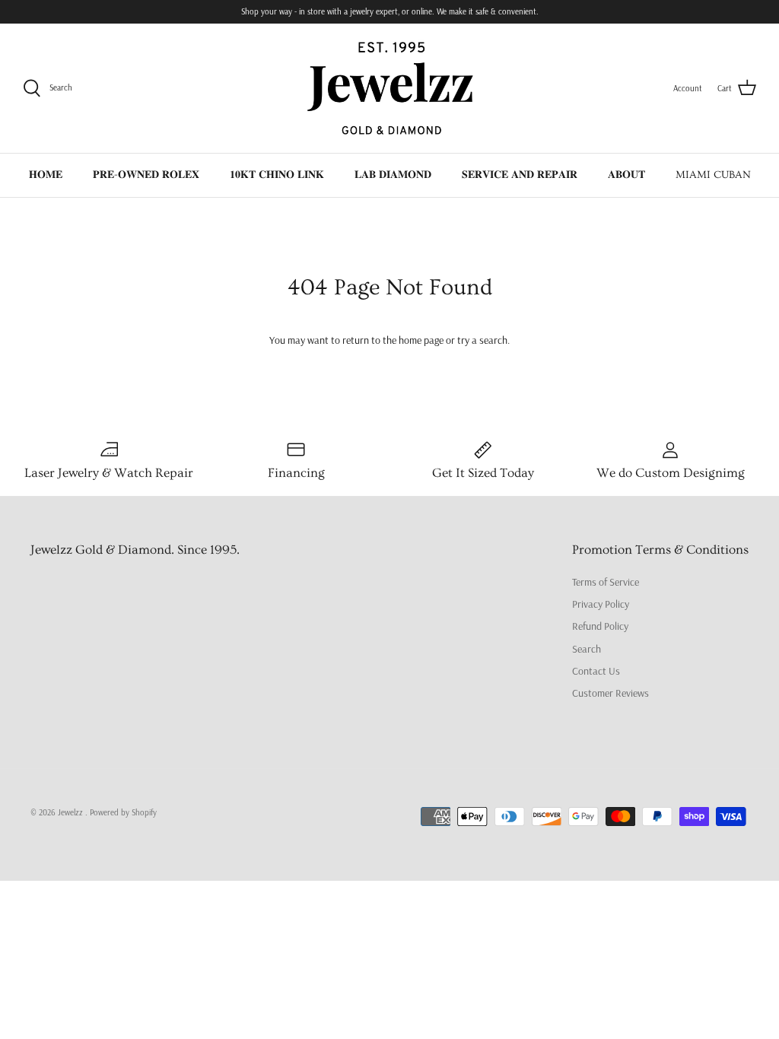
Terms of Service (605, 582)
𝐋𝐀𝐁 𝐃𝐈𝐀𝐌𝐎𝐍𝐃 (393, 175)
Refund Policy (600, 626)
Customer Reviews (610, 693)
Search (586, 649)
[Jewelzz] (389, 88)
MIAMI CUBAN (713, 175)
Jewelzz (71, 812)
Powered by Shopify (123, 812)
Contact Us (596, 671)
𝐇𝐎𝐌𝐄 (45, 175)
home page (421, 340)
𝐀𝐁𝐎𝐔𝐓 (626, 175)
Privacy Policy (600, 604)
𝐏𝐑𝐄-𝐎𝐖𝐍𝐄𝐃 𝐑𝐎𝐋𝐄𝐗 (146, 175)
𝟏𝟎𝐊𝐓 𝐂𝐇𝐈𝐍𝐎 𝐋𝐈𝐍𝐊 (277, 175)
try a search (482, 340)
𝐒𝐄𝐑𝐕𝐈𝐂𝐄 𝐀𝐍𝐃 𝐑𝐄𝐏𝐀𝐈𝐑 (519, 175)
